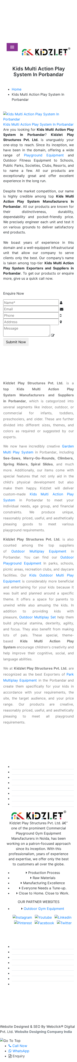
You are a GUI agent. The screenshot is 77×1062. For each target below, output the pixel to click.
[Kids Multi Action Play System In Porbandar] (38, 116)
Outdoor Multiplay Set (37, 617)
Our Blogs (21, 973)
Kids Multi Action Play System (38, 793)
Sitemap (20, 962)
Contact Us (23, 984)
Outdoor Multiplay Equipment (38, 551)
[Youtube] (43, 27)
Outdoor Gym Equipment (44, 908)
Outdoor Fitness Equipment (35, 772)
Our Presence (24, 968)
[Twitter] (65, 27)
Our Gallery (22, 957)
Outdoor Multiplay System (34, 798)
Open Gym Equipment (31, 766)
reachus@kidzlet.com (44, 8)
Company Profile (27, 952)
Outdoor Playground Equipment (39, 782)
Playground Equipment (44, 155)
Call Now (19, 1046)
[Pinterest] (55, 27)
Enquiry (18, 1056)
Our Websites (24, 978)
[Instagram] (37, 27)
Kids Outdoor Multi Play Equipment (42, 788)
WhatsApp (20, 1051)
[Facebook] (60, 27)
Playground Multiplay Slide (35, 804)
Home (16, 89)
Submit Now (16, 342)
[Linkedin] (49, 27)
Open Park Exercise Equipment (38, 777)
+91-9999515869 (41, 2)
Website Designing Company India (43, 1031)
